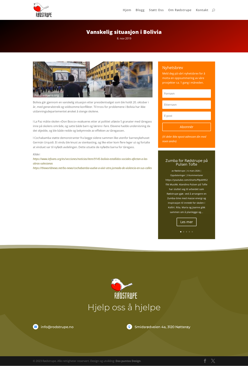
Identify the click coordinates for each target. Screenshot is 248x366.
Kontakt (202, 10)
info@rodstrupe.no (57, 327)
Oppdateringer (177, 175)
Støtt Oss (156, 10)
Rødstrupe (179, 170)
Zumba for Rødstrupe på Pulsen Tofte (187, 162)
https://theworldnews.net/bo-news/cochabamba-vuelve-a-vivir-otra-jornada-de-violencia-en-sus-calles (92, 168)
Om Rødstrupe (179, 10)
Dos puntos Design (128, 361)
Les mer (186, 222)
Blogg (140, 10)
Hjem (127, 10)
